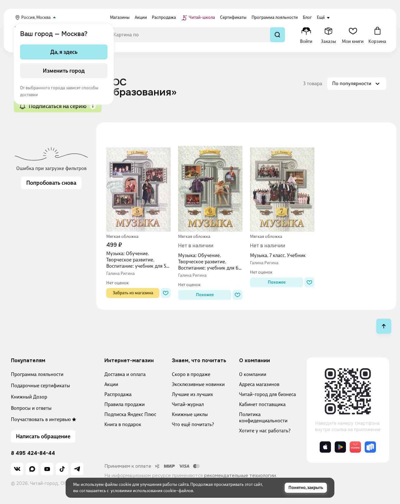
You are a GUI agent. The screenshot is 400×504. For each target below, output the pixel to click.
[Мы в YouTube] (47, 469)
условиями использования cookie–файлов (152, 490)
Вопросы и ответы (31, 408)
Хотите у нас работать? (265, 431)
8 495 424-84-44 (33, 453)
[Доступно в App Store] (325, 447)
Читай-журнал (188, 404)
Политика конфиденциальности (263, 417)
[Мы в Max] (32, 469)
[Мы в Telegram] (77, 469)
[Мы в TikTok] (62, 469)
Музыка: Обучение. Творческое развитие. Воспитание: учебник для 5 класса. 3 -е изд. (136, 259)
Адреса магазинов (259, 384)
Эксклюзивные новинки (198, 384)
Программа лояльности (37, 374)
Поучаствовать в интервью (41, 419)
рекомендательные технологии (240, 475)
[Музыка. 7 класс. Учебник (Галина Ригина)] (282, 182)
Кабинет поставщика (262, 404)
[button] (93, 106)
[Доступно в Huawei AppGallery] (355, 447)
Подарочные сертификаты (40, 385)
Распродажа (118, 394)
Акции (111, 384)
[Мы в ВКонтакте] (17, 469)
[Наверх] (383, 326)
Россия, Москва (36, 17)
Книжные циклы (190, 414)
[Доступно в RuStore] (370, 447)
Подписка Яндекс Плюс (130, 414)
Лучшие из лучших (192, 394)
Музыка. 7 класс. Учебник (278, 255)
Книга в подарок (122, 424)
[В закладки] (166, 293)
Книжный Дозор (29, 397)
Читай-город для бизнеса (267, 394)
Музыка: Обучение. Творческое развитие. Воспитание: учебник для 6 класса (208, 261)
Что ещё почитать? (193, 424)
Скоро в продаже (191, 374)
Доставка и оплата (125, 374)
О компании (252, 374)
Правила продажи (124, 404)
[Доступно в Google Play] (340, 447)
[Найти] (277, 34)
